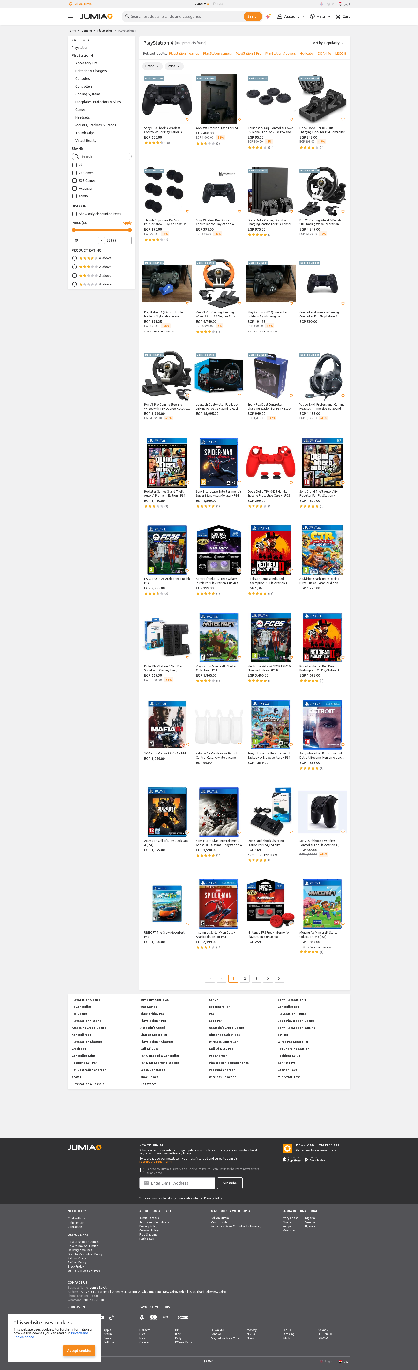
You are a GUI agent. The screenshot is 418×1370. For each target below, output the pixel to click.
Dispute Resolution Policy (85, 1254)
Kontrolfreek (81, 1034)
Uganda (310, 1226)
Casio (107, 1338)
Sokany (323, 1330)
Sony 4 (214, 999)
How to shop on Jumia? (83, 1241)
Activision (86, 188)
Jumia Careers (149, 1218)
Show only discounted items (100, 214)
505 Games (87, 181)
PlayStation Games (86, 999)
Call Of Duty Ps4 (221, 1048)
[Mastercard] (153, 1318)
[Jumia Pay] (218, 4)
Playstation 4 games (184, 53)
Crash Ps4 (79, 1048)
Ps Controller (81, 1006)
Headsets (82, 117)
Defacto (145, 1330)
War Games (148, 1006)
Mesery (252, 1330)
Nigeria (310, 1218)
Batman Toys (287, 1069)
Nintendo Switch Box (224, 1034)
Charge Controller (153, 1034)
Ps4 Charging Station (293, 1048)
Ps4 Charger (218, 1055)
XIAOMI (323, 1338)
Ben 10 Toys (286, 1062)
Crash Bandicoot (152, 1069)
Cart (346, 16)
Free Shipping (148, 1234)
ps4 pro (283, 1034)
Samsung (289, 1334)
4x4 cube (307, 53)
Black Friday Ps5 (152, 1013)
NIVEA (251, 1334)
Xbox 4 (76, 1076)
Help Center (76, 1222)
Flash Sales (146, 1238)
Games (80, 110)
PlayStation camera (217, 53)
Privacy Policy (148, 1226)
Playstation (105, 30)
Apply (127, 223)
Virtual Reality (85, 141)
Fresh (143, 1338)
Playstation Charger (87, 1041)
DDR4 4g (324, 53)
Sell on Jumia (83, 4)
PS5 (211, 1013)
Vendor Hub (219, 1222)
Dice (142, 1334)
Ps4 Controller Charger (89, 1069)
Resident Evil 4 (289, 1055)
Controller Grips (83, 1055)
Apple (107, 1330)
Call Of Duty (149, 1048)
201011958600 (93, 1299)
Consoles (82, 79)
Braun (108, 1334)
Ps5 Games (79, 1013)
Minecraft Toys (289, 1076)
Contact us (75, 1226)
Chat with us (76, 1218)
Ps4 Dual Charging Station (160, 1062)
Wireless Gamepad (222, 1076)
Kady (178, 1338)
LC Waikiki (217, 1330)
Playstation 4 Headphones (229, 1062)
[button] (188, 119)
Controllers (84, 86)
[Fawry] (183, 1318)
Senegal (310, 1222)
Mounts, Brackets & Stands (95, 125)
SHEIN (287, 1338)
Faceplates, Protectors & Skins (98, 102)
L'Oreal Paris (183, 1342)
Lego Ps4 (215, 1020)
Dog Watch (148, 1083)
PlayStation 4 (82, 55)
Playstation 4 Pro (153, 1020)
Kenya (287, 1226)
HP (177, 1330)
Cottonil (109, 1342)
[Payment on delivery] (142, 1318)
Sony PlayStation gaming (296, 1027)
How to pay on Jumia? (83, 1245)
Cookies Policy (149, 1230)
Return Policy (77, 1258)
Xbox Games (149, 1076)
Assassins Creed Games (89, 1027)
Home (72, 30)
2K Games (86, 173)
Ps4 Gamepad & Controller (159, 1055)
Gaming (87, 30)
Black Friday (76, 1266)
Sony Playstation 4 (292, 999)
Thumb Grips (85, 133)
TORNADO (325, 1334)
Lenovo (216, 1334)
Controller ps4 (288, 1006)
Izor (178, 1334)
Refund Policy (77, 1262)
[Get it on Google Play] (315, 1159)
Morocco (289, 1230)
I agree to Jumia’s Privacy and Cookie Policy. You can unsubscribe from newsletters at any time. (203, 1171)
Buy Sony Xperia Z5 (154, 999)
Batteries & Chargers (91, 71)
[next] (343, 54)
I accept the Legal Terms (155, 1161)
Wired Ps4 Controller (293, 1041)
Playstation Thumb (292, 1013)
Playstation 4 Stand (86, 1020)
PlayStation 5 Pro (248, 53)
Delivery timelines (80, 1250)
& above (105, 258)
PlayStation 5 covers (280, 53)
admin (83, 196)
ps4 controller (219, 1006)
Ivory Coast (290, 1218)
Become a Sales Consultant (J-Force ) (236, 1226)
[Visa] (165, 1318)
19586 (94, 1295)
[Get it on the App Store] (292, 1159)
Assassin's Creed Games (226, 1027)
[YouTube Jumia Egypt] (101, 1317)
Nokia (251, 1338)
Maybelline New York (225, 1338)
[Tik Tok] (111, 1317)
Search (252, 16)
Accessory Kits (86, 63)
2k (80, 165)
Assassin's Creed (152, 1027)
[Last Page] (279, 979)
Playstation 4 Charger (156, 1041)
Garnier (144, 1342)
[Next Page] (268, 979)
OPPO (287, 1330)
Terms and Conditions (154, 1222)
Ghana (287, 1222)
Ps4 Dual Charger (222, 1069)
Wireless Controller (223, 1041)
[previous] (146, 54)
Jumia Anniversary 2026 (84, 1270)
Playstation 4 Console (88, 1083)
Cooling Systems (88, 94)
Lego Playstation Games (296, 1020)
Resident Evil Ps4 (84, 1062)
